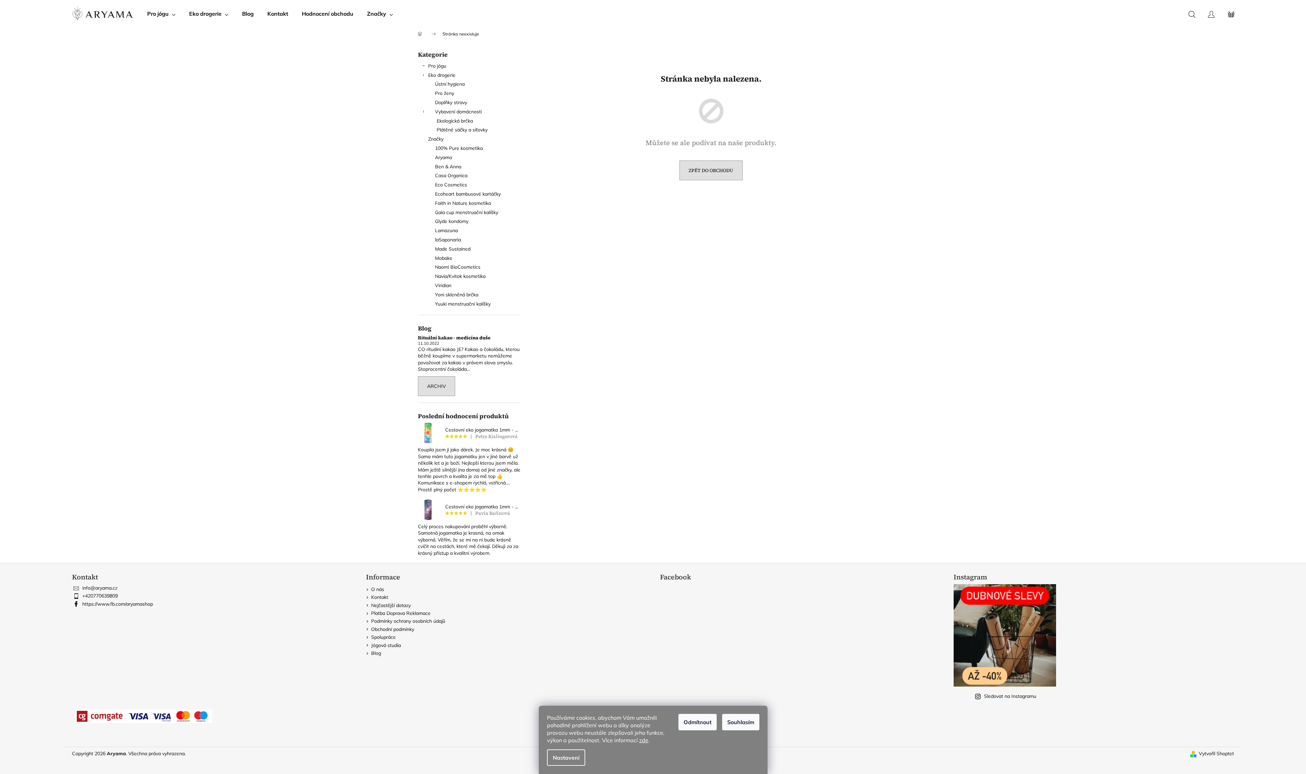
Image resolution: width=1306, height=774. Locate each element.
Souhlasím (740, 722)
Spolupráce (383, 637)
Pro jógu (437, 66)
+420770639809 (100, 596)
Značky (436, 139)
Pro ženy (444, 93)
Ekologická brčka (455, 121)
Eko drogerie (441, 75)
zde (643, 740)
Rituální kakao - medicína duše (454, 337)
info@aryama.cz (99, 588)
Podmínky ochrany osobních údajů (408, 621)
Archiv (436, 386)
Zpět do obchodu (711, 170)
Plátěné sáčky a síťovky (462, 130)
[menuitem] (161, 13)
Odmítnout (698, 722)
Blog (376, 653)
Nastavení (566, 757)
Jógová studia (386, 645)
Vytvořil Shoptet (1216, 753)
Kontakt (379, 597)
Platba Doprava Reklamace (401, 613)
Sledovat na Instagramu (1010, 696)
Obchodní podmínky (392, 629)
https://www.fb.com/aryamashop (117, 604)
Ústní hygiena (450, 84)
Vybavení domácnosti (458, 112)
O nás (377, 589)
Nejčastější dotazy (391, 605)
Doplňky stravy (451, 102)
